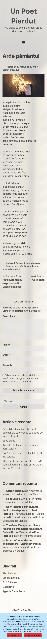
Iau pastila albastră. (32, 635)
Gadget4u (8, 586)
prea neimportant (11, 269)
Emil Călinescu (11, 582)
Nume (6, 344)
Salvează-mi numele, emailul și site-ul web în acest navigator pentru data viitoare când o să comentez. (22, 378)
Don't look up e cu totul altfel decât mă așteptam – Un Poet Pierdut (21, 510)
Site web (7, 365)
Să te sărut (9, 440)
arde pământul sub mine (27, 266)
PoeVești (20, 263)
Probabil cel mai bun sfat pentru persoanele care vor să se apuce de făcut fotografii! (23, 433)
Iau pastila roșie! (14, 635)
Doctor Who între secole (27, 535)
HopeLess (12, 498)
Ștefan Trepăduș (11, 70)
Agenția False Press (14, 591)
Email (6, 355)
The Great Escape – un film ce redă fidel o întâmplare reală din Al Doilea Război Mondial (23, 465)
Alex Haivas (9, 573)
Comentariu (9, 316)
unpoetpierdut (33, 263)
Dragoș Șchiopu (11, 577)
